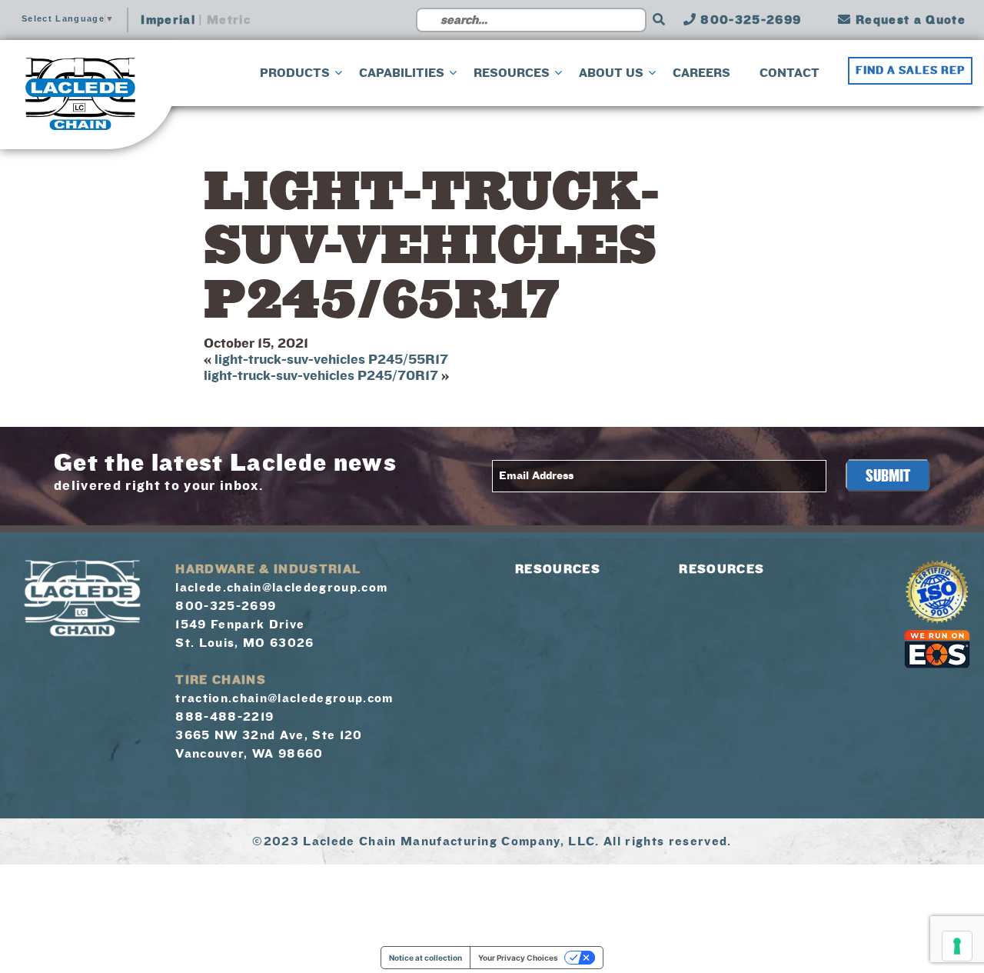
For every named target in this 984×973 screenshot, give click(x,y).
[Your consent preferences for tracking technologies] (957, 946)
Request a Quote (909, 20)
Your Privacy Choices (518, 957)
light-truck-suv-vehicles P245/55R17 (331, 360)
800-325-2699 (748, 20)
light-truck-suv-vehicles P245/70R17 (321, 376)
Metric (229, 20)
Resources (557, 569)
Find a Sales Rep (910, 71)
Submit (888, 476)
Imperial (168, 20)
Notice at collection (425, 957)
